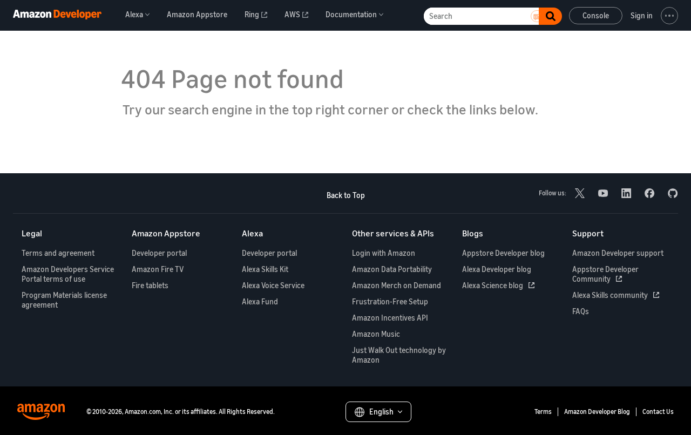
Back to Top (346, 195)
